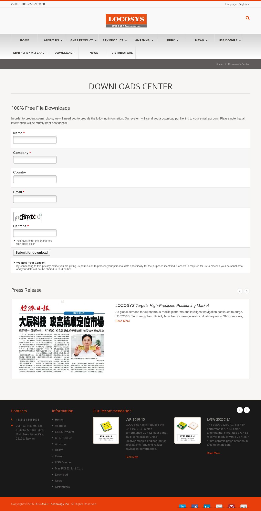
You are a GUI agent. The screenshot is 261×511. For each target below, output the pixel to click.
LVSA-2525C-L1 (219, 419)
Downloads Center (238, 64)
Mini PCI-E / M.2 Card (29, 53)
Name (19, 133)
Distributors (122, 53)
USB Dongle (228, 40)
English (243, 4)
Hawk (200, 40)
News (94, 53)
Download (64, 53)
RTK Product (113, 40)
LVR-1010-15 (135, 419)
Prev (240, 291)
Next (247, 291)
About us (52, 40)
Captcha (21, 226)
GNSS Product (82, 40)
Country (19, 172)
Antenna (142, 40)
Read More (122, 321)
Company (22, 153)
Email (18, 192)
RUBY (171, 40)
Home (24, 40)
